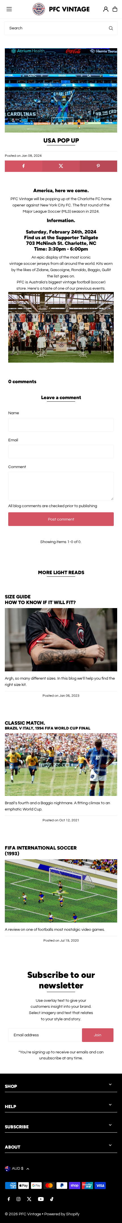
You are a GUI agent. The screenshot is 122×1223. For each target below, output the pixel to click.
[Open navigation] (17, 9)
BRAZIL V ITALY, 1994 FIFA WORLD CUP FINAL (48, 728)
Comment (17, 467)
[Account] (105, 9)
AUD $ (18, 1169)
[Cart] (115, 9)
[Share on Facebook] (23, 166)
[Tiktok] (51, 1199)
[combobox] (61, 28)
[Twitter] (29, 1199)
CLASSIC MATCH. (25, 723)
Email (13, 440)
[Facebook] (9, 1199)
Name (13, 413)
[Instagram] (18, 1199)
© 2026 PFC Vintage (23, 1214)
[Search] (111, 28)
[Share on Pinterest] (98, 166)
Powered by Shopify (61, 1214)
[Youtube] (41, 1199)
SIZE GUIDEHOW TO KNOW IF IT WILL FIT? (40, 599)
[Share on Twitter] (61, 166)
